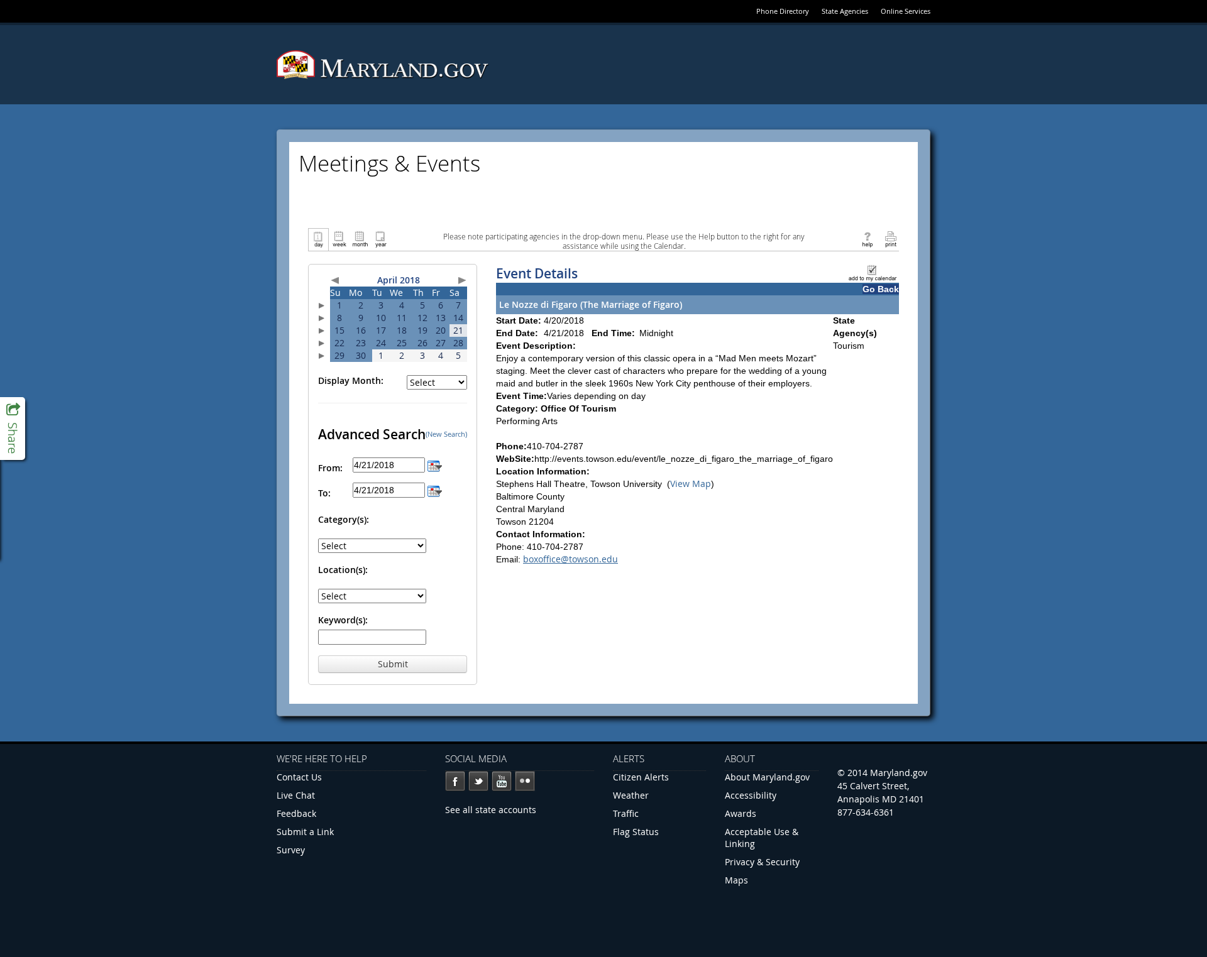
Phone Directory (782, 11)
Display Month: (350, 380)
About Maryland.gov (767, 777)
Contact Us (299, 777)
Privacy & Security (762, 862)
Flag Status (636, 832)
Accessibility (750, 795)
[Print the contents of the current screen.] (890, 238)
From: (330, 468)
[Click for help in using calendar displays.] (867, 238)
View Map (690, 483)
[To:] (434, 490)
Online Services (905, 11)
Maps (736, 880)
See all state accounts (490, 810)
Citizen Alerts (641, 777)
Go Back (881, 289)
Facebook (455, 781)
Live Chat (296, 795)
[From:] (434, 465)
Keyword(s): (343, 620)
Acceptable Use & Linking (761, 838)
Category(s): (343, 519)
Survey (291, 850)
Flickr (525, 781)
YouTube (502, 781)
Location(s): (343, 570)
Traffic (626, 813)
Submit (393, 664)
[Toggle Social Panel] (12, 428)
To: (324, 493)
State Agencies (845, 11)
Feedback (296, 813)
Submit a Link (305, 832)
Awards (740, 813)
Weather (631, 795)
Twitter (478, 781)
